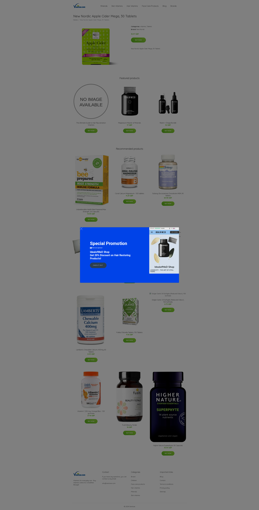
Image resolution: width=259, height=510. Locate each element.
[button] (98, 265)
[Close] (81, 228)
